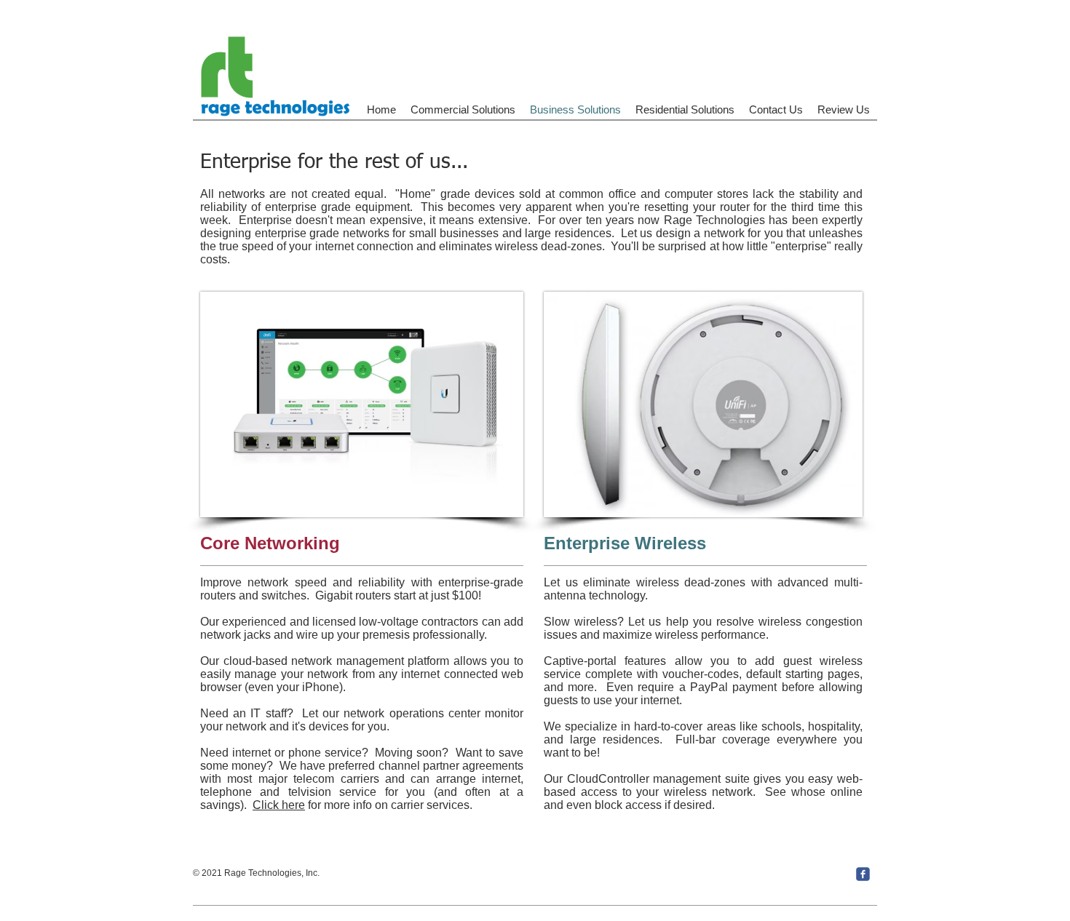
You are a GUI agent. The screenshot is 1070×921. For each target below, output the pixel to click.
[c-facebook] (863, 874)
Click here (279, 805)
